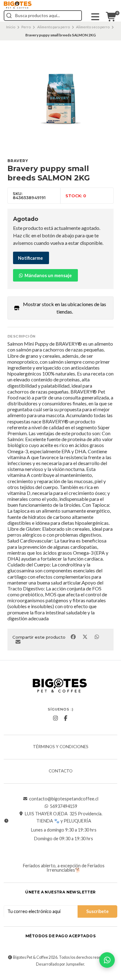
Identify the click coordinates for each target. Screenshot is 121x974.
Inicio (10, 27)
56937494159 (63, 806)
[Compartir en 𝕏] (85, 636)
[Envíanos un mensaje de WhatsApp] (107, 960)
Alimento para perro (53, 27)
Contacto (61, 771)
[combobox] (43, 15)
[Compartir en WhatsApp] (96, 636)
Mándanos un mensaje (48, 275)
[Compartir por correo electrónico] (17, 641)
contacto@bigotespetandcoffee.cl (63, 799)
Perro (26, 27)
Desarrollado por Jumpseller (60, 964)
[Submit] (9, 15)
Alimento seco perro (93, 27)
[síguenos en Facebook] (65, 718)
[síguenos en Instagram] (55, 718)
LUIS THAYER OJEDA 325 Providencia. (63, 814)
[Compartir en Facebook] (73, 636)
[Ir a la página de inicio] (18, 5)
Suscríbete (97, 911)
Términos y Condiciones (60, 747)
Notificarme (30, 258)
